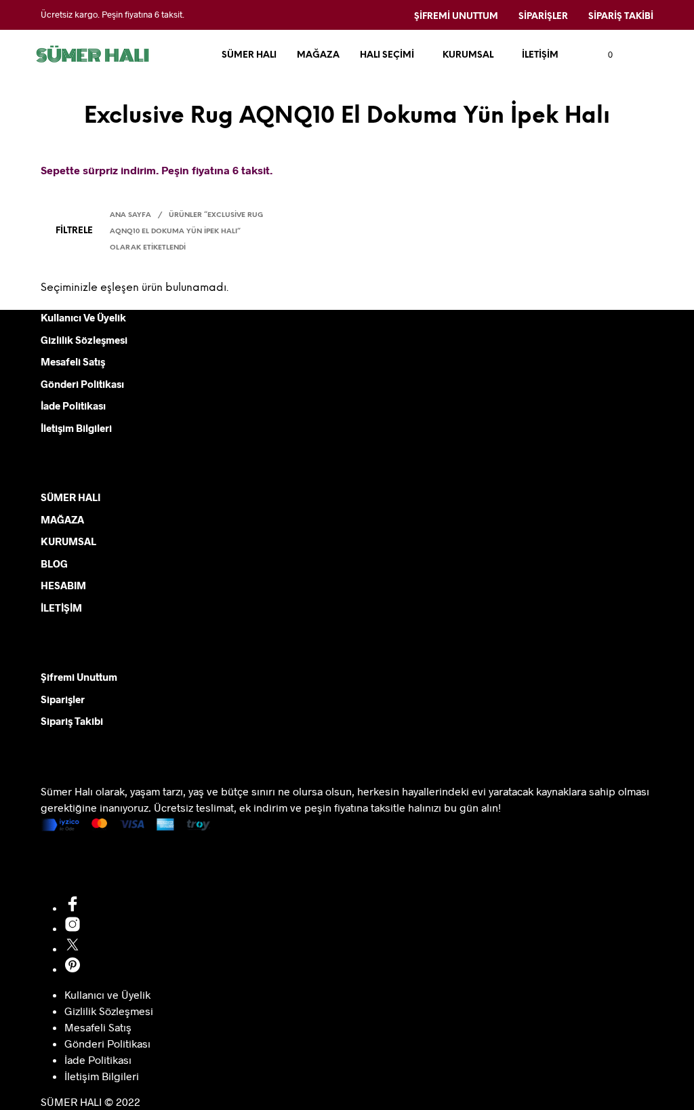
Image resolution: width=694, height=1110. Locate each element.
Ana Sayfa (130, 215)
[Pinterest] (72, 968)
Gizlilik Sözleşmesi (84, 340)
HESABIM (63, 585)
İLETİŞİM (540, 55)
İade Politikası (73, 405)
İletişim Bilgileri (76, 428)
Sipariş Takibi (620, 16)
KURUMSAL (468, 55)
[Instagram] (72, 927)
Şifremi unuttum (456, 16)
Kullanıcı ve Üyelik (83, 317)
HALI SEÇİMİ (387, 55)
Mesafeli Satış (73, 361)
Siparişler (543, 16)
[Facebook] (72, 907)
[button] (602, 55)
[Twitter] (72, 948)
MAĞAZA (318, 55)
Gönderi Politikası (82, 384)
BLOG (54, 563)
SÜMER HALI (249, 55)
